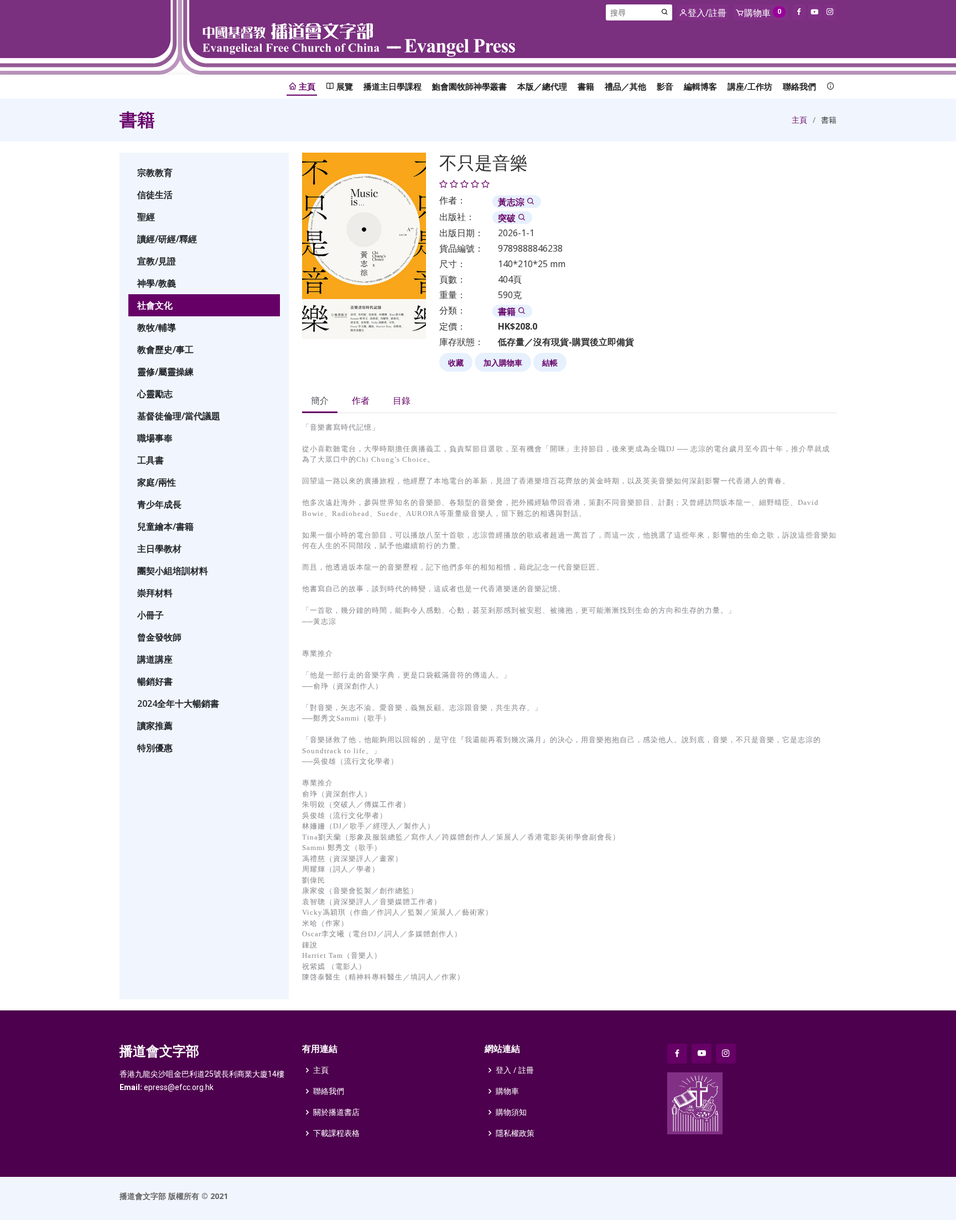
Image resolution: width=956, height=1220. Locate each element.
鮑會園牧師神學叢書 (469, 86)
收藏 (456, 362)
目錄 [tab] (402, 400)
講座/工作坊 (750, 86)
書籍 (586, 86)
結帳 (550, 362)
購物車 (507, 1091)
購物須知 (511, 1112)
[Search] (665, 12)
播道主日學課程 (392, 86)
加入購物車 (503, 362)
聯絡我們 (799, 86)
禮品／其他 (625, 86)
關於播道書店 (336, 1112)
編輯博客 (700, 86)
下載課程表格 (336, 1133)
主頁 (799, 119)
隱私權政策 (515, 1133)
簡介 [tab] (320, 400)
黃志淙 (512, 202)
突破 (508, 218)
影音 (665, 86)
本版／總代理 (542, 86)
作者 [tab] (361, 400)
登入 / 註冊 (515, 1070)
